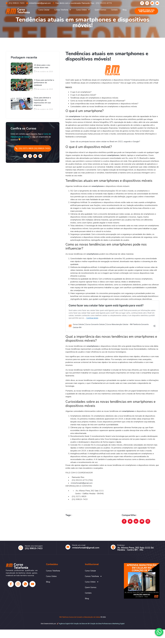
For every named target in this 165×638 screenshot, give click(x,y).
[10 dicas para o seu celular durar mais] (22, 69)
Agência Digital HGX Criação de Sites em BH (74, 623)
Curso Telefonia (23, 11)
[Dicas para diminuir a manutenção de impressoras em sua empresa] (22, 104)
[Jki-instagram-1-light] (147, 3)
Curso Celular (43, 9)
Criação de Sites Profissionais (100, 623)
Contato (114, 9)
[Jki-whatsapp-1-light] (152, 3)
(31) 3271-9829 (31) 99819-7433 (34, 148)
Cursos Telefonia (61, 9)
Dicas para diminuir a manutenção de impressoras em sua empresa (42, 101)
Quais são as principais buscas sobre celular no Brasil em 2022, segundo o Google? (105, 141)
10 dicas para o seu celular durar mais (42, 66)
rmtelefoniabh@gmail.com (82, 483)
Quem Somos (100, 9)
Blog (124, 9)
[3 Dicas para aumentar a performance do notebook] (22, 85)
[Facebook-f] (142, 3)
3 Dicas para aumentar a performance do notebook (44, 82)
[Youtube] (157, 3)
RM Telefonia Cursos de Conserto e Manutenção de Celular (79, 617)
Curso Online (81, 9)
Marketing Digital (118, 623)
